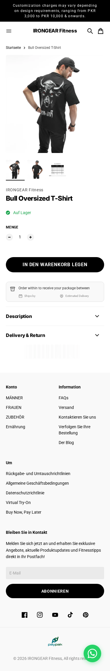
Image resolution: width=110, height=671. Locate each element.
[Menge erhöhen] (30, 237)
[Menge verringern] (9, 237)
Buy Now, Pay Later (23, 512)
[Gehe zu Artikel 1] (15, 169)
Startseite (13, 48)
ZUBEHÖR (15, 417)
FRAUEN (13, 407)
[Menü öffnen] (9, 31)
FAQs (63, 397)
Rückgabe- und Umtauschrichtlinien (38, 473)
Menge (12, 227)
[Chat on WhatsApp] (92, 653)
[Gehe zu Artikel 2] (36, 169)
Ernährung (15, 426)
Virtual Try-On (18, 502)
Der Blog (66, 442)
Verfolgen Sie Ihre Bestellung (74, 429)
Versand (66, 407)
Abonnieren (55, 591)
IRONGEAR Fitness (24, 189)
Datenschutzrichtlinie (25, 493)
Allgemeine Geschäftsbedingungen (37, 483)
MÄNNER (14, 397)
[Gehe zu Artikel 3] (57, 169)
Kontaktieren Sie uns (77, 417)
